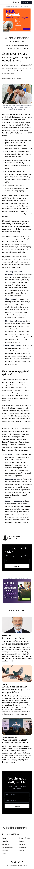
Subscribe (26, 2)
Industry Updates (24, 838)
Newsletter (22, 847)
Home (4, 838)
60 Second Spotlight (20, 46)
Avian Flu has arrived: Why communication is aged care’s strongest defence (16, 690)
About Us (5, 841)
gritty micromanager (23, 419)
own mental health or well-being (14, 252)
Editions (17, 48)
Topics (8, 48)
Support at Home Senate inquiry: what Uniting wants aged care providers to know (15, 641)
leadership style (13, 421)
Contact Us (5, 844)
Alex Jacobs (15, 536)
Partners (22, 844)
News (8, 46)
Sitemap (21, 850)
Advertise (5, 850)
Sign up (17, 566)
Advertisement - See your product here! (17, 6)
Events (25, 48)
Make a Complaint (7, 847)
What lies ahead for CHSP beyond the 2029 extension (15, 741)
